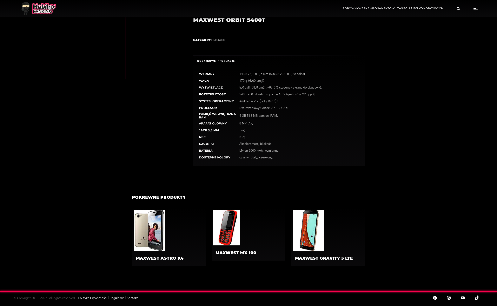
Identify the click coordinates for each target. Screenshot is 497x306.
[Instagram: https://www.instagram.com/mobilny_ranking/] (449, 298)
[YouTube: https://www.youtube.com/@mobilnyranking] (463, 298)
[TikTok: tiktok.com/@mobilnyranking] (476, 298)
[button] (476, 8)
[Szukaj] (458, 8)
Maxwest (219, 39)
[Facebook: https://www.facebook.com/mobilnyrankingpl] (435, 298)
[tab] (216, 61)
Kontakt (132, 298)
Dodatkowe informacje (216, 60)
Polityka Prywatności (92, 298)
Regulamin (116, 298)
